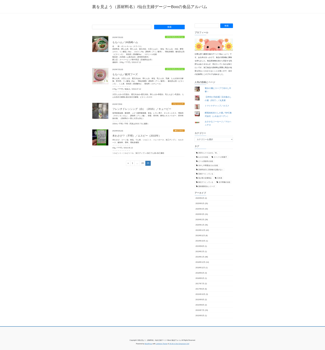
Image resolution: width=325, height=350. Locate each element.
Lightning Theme (161, 344)
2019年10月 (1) (202, 241)
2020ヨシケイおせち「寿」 (208, 153)
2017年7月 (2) (201, 284)
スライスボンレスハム (175, 37)
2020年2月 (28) (202, 219)
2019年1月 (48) (202, 257)
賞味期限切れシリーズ (206, 186)
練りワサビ (179, 131)
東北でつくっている (205, 182)
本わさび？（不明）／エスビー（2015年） (136, 135)
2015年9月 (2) (201, 300)
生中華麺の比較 (224, 182)
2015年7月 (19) (202, 310)
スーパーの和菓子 (220, 157)
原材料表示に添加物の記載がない (210, 170)
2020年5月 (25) (202, 203)
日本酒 (219, 178)
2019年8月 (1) (201, 246)
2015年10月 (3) (202, 294)
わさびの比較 (203, 157)
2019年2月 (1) (201, 251)
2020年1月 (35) (202, 225)
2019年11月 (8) (202, 235)
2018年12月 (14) (202, 262)
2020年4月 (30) (202, 209)
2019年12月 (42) (202, 230)
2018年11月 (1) (202, 268)
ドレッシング (178, 104)
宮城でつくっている (205, 174)
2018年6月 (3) (201, 273)
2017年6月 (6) (201, 289)
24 (142, 164)
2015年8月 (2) (201, 305)
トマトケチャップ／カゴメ (217, 106)
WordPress (148, 344)
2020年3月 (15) (202, 214)
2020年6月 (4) (201, 198)
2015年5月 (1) (201, 315)
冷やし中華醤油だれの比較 (208, 165)
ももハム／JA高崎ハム (125, 42)
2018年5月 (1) (201, 278)
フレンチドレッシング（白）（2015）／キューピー (141, 109)
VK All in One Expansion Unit (179, 344)
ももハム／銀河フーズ (125, 74)
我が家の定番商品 (205, 178)
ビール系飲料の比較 (205, 161)
